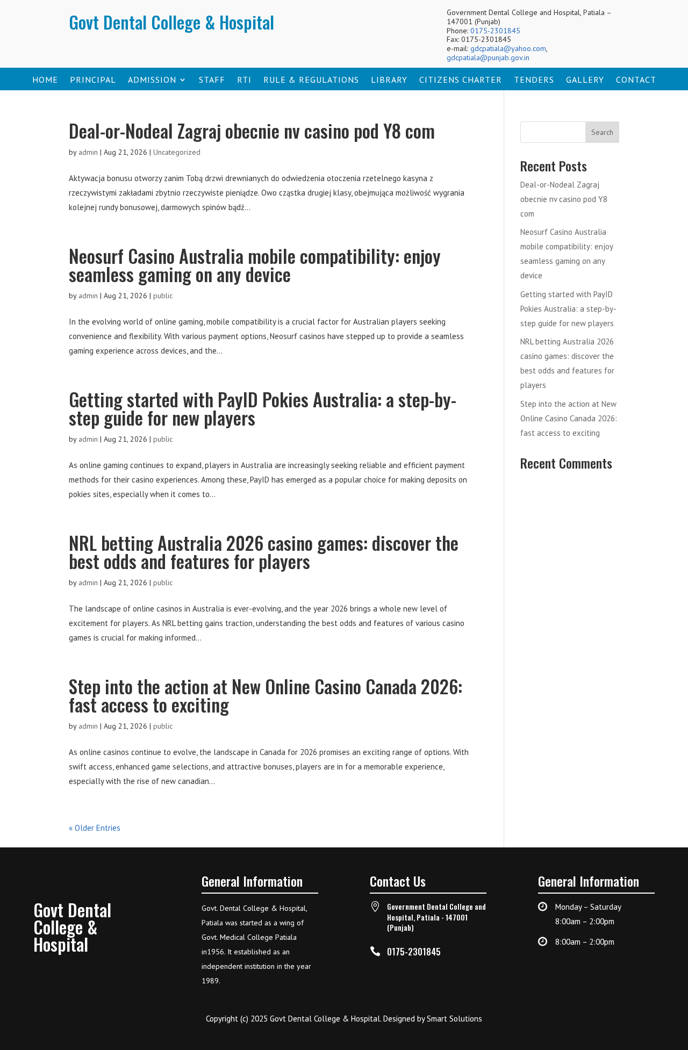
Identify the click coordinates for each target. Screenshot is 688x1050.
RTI (244, 80)
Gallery (585, 80)
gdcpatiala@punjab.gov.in (488, 57)
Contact (636, 80)
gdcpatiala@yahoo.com (508, 48)
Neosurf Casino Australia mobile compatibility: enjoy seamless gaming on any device (255, 264)
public (163, 295)
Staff (212, 80)
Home (45, 80)
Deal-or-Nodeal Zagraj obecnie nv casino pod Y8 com (252, 130)
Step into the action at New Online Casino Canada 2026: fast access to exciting (265, 695)
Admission (152, 80)
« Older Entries (94, 828)
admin (88, 152)
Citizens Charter (460, 80)
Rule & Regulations (311, 80)
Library (389, 80)
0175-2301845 (495, 30)
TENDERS (534, 80)
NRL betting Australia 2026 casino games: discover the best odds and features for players (263, 551)
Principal (93, 80)
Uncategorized (176, 152)
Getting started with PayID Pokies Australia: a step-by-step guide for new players (262, 408)
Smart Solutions (454, 1018)
